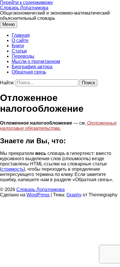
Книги (18, 45)
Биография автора (32, 66)
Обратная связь (29, 71)
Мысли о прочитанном (36, 61)
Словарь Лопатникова (24, 7)
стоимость (12, 169)
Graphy (74, 194)
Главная (21, 35)
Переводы (23, 56)
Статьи (19, 50)
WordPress (38, 194)
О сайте (20, 40)
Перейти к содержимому (26, 2)
